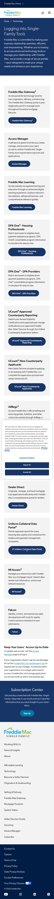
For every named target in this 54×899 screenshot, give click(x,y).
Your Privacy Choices (14, 883)
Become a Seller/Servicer (16, 777)
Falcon (15, 632)
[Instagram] (20, 894)
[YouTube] (6, 894)
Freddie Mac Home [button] (12, 4)
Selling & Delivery (12, 792)
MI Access (17, 591)
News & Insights (12, 750)
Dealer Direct (18, 505)
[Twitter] (48, 894)
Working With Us (12, 744)
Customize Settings (26, 458)
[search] (42, 13)
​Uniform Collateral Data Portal (28, 550)
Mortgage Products (13, 804)
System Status (11, 810)
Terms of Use (10, 860)
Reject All (27, 465)
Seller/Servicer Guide (14, 819)
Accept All (27, 472)
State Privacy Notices (14, 872)
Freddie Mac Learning (22, 207)
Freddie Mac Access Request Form (29, 663)
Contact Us (9, 849)
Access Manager (19, 164)
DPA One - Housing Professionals (27, 252)
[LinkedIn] (34, 894)
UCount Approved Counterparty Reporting (27, 341)
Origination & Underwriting (17, 783)
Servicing (8, 825)
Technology (10, 771)
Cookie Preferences (13, 878)
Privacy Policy (10, 866)
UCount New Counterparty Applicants (27, 387)
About (7, 756)
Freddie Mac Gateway (22, 120)
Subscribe (9, 837)
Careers (8, 854)
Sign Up (27, 713)
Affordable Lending (13, 765)
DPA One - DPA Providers (23, 293)
